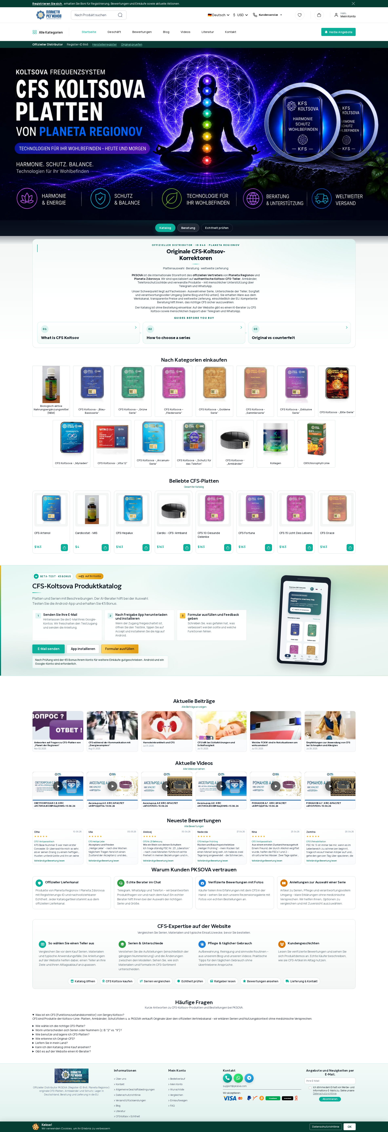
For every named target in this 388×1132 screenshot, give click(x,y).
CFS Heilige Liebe (96, 841)
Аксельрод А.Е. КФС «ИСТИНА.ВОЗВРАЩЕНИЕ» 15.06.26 (217, 804)
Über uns (121, 1078)
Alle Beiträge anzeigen (194, 707)
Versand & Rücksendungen (131, 1100)
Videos (185, 32)
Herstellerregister (104, 44)
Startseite (89, 32)
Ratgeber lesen (224, 981)
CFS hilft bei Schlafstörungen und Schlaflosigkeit (216, 744)
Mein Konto (176, 1084)
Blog (166, 32)
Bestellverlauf (177, 1078)
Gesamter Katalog (194, 487)
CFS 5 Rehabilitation (316, 841)
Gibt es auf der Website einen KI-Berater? (63, 1051)
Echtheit (135, 1116)
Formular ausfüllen (119, 649)
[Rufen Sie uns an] (227, 1078)
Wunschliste (177, 1089)
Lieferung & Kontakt (303, 981)
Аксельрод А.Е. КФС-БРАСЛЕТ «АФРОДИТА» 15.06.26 (106, 804)
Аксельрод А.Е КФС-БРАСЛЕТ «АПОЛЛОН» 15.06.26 (160, 804)
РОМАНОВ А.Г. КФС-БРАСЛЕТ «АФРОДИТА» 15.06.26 (269, 804)
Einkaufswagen (179, 1100)
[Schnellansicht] (40, 517)
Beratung (188, 228)
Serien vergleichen (157, 981)
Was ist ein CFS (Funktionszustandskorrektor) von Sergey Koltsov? (79, 1015)
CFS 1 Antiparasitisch (44, 841)
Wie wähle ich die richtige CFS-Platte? (60, 1026)
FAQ (172, 1105)
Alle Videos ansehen (194, 769)
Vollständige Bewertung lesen (49, 860)
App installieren (83, 649)
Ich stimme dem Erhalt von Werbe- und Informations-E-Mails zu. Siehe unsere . (333, 1090)
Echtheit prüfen (217, 228)
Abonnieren (330, 1099)
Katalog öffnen (85, 981)
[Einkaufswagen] (319, 15)
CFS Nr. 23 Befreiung (152, 841)
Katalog (165, 228)
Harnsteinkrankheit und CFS (159, 742)
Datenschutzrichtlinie (128, 1095)
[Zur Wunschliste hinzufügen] (50, 517)
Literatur (208, 32)
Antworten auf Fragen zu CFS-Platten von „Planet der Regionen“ (57, 744)
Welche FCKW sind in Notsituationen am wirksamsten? (274, 744)
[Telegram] (249, 1078)
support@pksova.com (235, 1086)
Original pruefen (131, 44)
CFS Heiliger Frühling (207, 841)
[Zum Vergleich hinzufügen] (60, 517)
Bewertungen (142, 32)
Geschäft (114, 32)
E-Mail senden (48, 649)
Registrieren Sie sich (47, 3)
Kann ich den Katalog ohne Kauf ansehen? (63, 1047)
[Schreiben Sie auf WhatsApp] (238, 1078)
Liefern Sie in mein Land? (51, 1043)
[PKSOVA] (48, 15)
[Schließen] (353, 3)
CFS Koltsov (122, 1116)
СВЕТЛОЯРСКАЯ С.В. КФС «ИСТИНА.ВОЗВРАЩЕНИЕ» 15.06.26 (54, 804)
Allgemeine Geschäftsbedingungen (135, 1089)
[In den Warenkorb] (64, 547)
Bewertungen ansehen (262, 981)
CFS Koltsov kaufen (119, 981)
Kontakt (230, 32)
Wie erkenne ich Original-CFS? (55, 1038)
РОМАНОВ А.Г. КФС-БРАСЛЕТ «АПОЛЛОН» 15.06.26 (323, 804)
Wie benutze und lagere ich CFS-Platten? (62, 1034)
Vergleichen (176, 1095)
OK (350, 1127)
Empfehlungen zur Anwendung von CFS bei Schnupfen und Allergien (328, 744)
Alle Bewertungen (194, 826)
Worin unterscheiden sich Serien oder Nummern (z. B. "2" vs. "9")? (78, 1030)
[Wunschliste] (299, 15)
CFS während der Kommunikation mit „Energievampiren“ (109, 744)
